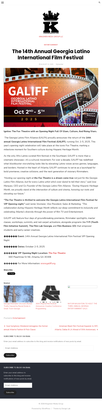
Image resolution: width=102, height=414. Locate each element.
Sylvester (59, 64)
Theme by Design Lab (61, 408)
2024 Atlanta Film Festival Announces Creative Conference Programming (48, 306)
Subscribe (10, 355)
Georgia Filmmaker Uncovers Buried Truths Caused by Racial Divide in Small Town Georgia (18, 306)
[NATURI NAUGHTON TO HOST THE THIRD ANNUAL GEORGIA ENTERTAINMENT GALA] (82, 294)
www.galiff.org (48, 263)
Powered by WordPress (41, 408)
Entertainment (51, 45)
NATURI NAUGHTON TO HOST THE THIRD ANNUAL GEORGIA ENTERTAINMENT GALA (82, 306)
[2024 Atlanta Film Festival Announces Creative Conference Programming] (50, 294)
